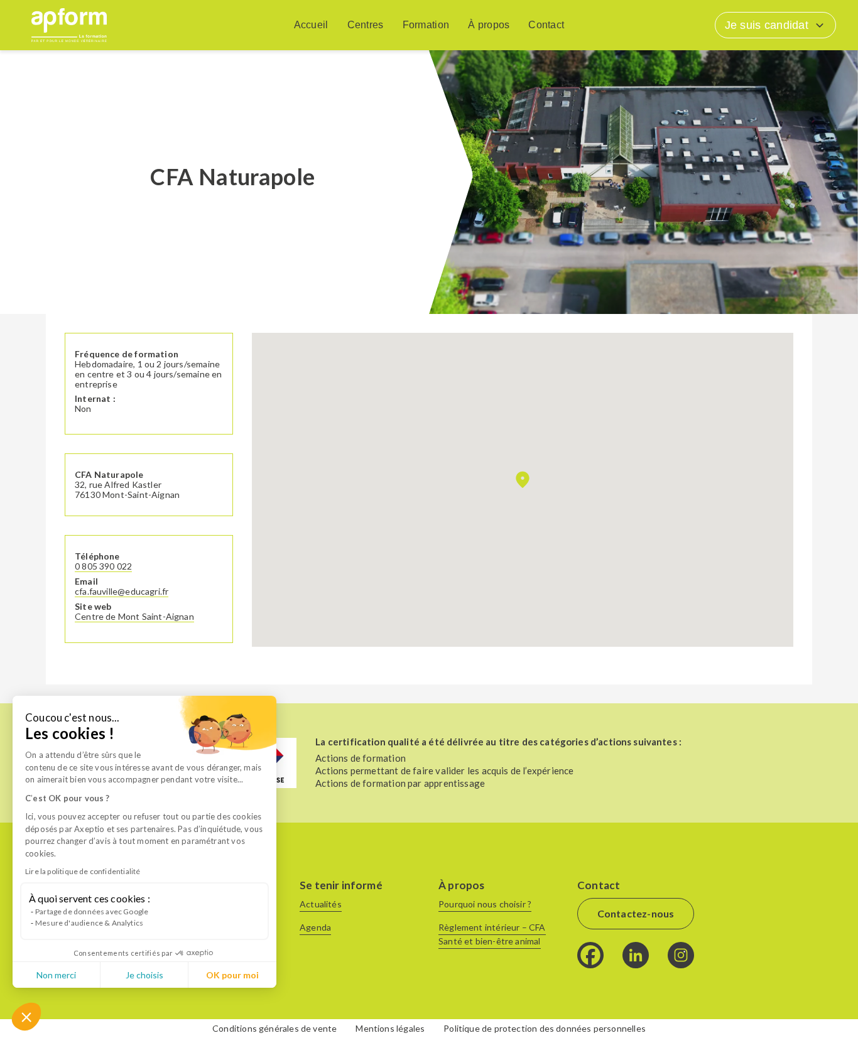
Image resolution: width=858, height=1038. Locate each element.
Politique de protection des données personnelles (544, 1028)
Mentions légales (390, 1028)
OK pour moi (232, 975)
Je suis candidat (766, 25)
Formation (426, 24)
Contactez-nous (636, 913)
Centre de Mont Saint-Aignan (134, 617)
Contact (546, 24)
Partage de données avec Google (91, 911)
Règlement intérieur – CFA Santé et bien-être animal (492, 934)
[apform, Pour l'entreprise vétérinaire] (69, 25)
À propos (488, 24)
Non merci (56, 975)
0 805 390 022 (103, 566)
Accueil (311, 24)
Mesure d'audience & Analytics (89, 922)
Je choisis (144, 975)
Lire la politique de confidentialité (82, 871)
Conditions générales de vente (274, 1028)
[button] (26, 1017)
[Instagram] (681, 955)
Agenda (315, 927)
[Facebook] (590, 955)
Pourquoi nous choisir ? (484, 904)
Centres (365, 24)
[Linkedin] (635, 955)
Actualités (321, 904)
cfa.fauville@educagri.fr (121, 592)
